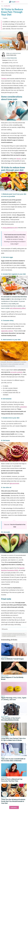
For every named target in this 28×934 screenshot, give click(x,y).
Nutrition (3, 797)
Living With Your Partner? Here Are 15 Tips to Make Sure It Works (13, 739)
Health (3, 757)
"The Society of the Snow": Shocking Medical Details (11, 719)
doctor (19, 158)
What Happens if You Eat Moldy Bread (12, 678)
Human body (4, 777)
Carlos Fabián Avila (11, 55)
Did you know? (5, 675)
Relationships (4, 736)
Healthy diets (7, 5)
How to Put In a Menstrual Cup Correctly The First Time (11, 780)
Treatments (4, 657)
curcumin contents (16, 372)
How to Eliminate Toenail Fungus (12, 659)
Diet (2, 5)
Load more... (14, 807)
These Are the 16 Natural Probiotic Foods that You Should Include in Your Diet (13, 801)
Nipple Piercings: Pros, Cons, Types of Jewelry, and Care (13, 698)
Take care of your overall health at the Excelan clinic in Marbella (13, 760)
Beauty (3, 696)
